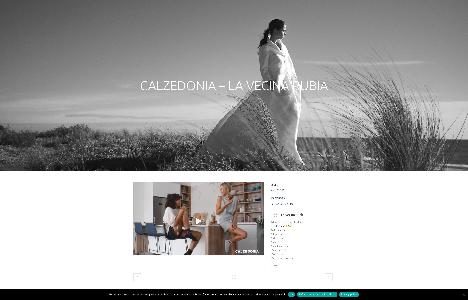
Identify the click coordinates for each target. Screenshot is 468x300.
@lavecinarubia (279, 222)
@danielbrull (278, 238)
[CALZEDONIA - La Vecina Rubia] (198, 221)
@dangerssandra (280, 230)
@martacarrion (279, 250)
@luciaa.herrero (279, 234)
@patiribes (277, 254)
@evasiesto (277, 242)
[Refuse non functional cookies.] (463, 294)
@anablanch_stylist (281, 246)
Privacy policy (349, 294)
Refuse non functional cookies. (317, 294)
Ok (291, 294)
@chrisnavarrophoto (282, 258)
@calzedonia (296, 222)
